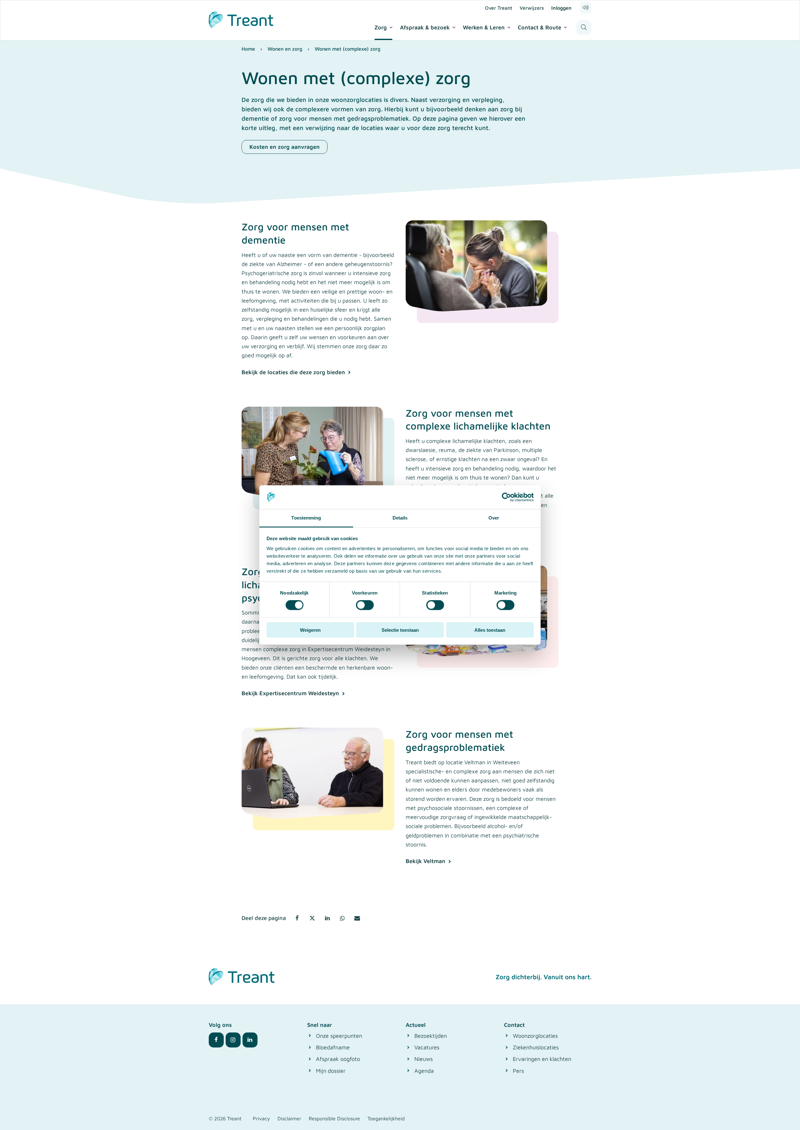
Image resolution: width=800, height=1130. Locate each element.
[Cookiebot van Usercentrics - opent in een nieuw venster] (506, 497)
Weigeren (310, 629)
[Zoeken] (583, 27)
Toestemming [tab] (306, 517)
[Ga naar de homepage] (241, 19)
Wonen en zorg (285, 49)
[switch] (365, 605)
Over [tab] (493, 517)
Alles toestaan (489, 629)
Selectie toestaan (400, 629)
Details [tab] (400, 517)
